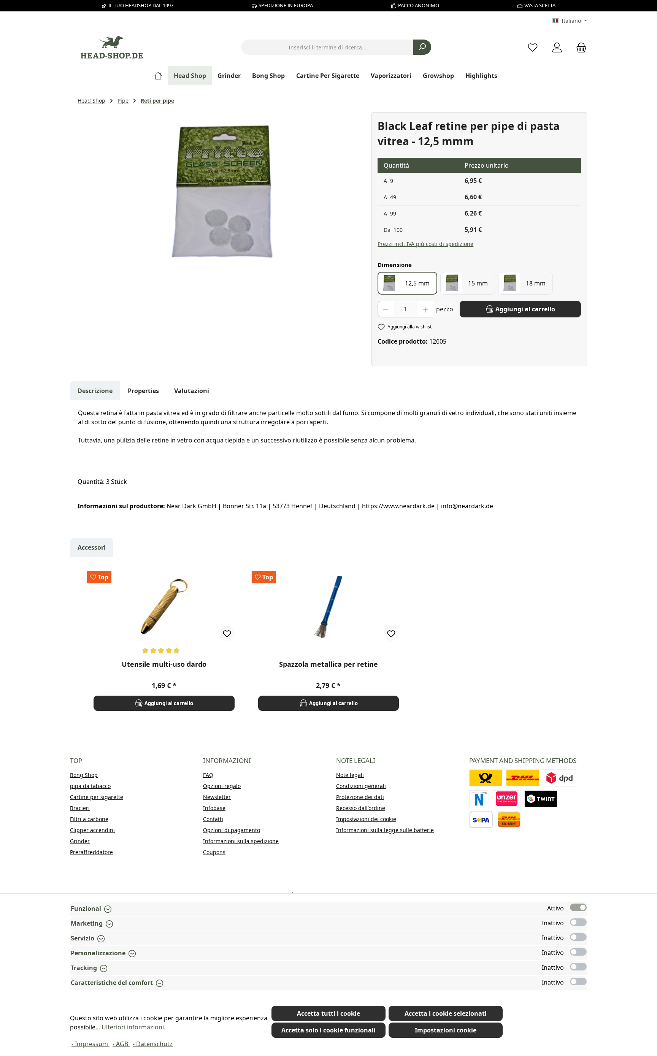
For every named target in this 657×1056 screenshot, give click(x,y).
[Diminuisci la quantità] (386, 309)
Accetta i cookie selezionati (446, 1013)
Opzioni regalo (222, 786)
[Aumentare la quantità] (425, 309)
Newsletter (217, 797)
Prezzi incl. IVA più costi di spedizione (425, 243)
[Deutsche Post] (485, 777)
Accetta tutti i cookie (328, 1013)
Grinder (80, 841)
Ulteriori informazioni (133, 1027)
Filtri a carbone (89, 819)
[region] (220, 194)
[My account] (557, 47)
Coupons (214, 852)
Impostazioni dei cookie (366, 819)
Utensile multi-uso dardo (164, 664)
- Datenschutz (153, 1044)
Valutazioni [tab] (191, 391)
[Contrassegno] (509, 819)
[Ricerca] (422, 47)
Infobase (214, 808)
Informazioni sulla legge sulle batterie (385, 830)
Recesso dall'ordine (360, 808)
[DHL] (522, 777)
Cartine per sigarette (96, 797)
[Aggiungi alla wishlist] (227, 633)
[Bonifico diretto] (507, 798)
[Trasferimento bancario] (481, 819)
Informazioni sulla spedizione (241, 841)
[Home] (161, 75)
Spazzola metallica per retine (328, 664)
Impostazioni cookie (445, 1030)
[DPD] (559, 777)
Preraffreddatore (91, 852)
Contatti (213, 819)
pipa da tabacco (90, 786)
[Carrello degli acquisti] (579, 47)
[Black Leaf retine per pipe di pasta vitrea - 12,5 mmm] (220, 194)
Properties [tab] (143, 391)
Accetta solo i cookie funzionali (328, 1030)
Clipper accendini (92, 830)
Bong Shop (84, 775)
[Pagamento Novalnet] (479, 798)
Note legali (350, 775)
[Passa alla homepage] (112, 47)
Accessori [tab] (92, 547)
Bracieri (80, 808)
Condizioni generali (361, 786)
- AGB (121, 1044)
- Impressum (90, 1044)
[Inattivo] (578, 922)
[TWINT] (540, 798)
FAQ (208, 775)
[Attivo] (578, 907)
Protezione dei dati (360, 797)
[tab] (95, 390)
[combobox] (327, 47)
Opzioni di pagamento (231, 830)
